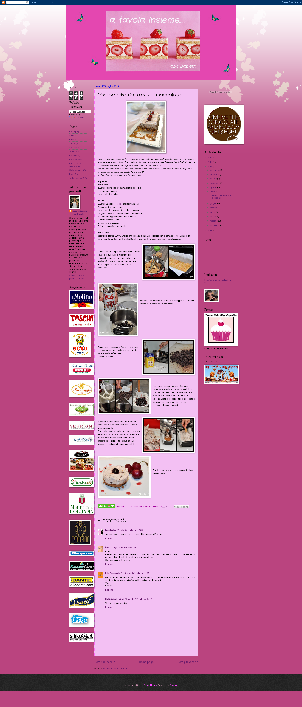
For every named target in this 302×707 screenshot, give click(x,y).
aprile (213, 212)
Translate (80, 117)
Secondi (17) (75, 147)
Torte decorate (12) (78, 178)
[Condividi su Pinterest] (187, 506)
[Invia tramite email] (175, 506)
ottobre (213, 178)
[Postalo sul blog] (178, 506)
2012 (210, 166)
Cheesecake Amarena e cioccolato (220, 196)
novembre (215, 174)
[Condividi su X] (181, 506)
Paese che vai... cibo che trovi (76, 164)
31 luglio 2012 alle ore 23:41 (123, 547)
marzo (213, 216)
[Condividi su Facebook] (184, 506)
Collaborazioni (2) (77, 170)
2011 (210, 231)
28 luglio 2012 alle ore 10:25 (130, 530)
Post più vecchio (187, 662)
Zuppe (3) (73, 143)
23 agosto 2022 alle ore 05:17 (138, 599)
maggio (214, 208)
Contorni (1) (74, 155)
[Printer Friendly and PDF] (106, 506)
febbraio (214, 221)
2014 (210, 158)
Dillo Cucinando (112, 573)
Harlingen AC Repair (114, 599)
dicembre (214, 170)
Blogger (173, 685)
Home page (146, 662)
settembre (215, 183)
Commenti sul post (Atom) (115, 668)
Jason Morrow (150, 685)
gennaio (214, 225)
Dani (107, 547)
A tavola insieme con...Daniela (79, 212)
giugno (213, 203)
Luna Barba (110, 530)
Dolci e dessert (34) (78, 159)
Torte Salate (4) (76, 151)
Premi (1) (73, 174)
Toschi (118, 204)
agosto (213, 187)
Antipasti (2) (74, 135)
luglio (213, 192)
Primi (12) (73, 139)
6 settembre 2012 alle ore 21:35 (135, 573)
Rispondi (109, 538)
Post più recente (104, 662)
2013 (210, 162)
